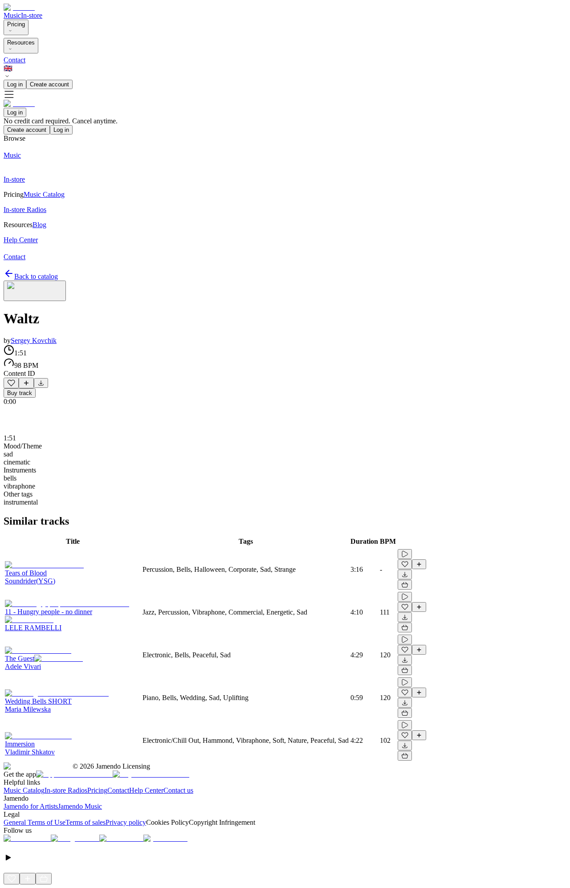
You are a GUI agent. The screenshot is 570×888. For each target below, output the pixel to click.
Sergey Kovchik (34, 340)
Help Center (146, 790)
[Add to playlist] (26, 383)
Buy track (19, 393)
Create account (49, 84)
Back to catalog (36, 276)
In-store (31, 15)
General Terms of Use (34, 822)
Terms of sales (85, 822)
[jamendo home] (19, 7)
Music (12, 15)
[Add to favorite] (11, 383)
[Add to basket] (405, 585)
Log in (15, 84)
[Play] (35, 291)
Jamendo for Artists (31, 806)
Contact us (178, 790)
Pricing (16, 24)
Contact (14, 60)
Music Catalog (24, 790)
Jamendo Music (80, 806)
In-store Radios (66, 790)
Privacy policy (126, 822)
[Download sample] (41, 383)
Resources (21, 42)
